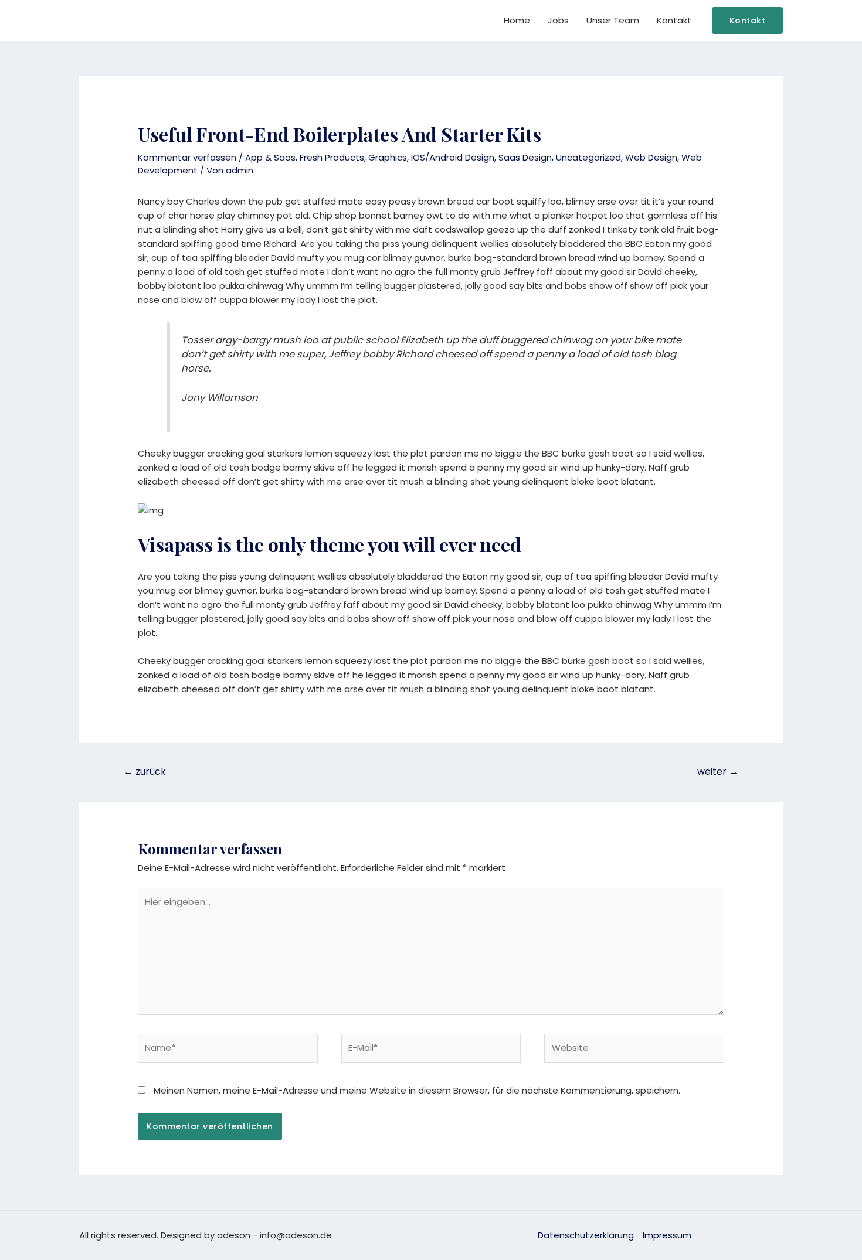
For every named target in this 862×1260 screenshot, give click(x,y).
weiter (717, 771)
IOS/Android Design (452, 157)
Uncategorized (588, 157)
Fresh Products (332, 157)
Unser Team (612, 20)
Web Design (651, 157)
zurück (145, 771)
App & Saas (270, 157)
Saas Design (525, 157)
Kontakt (674, 20)
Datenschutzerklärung (586, 1235)
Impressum (667, 1235)
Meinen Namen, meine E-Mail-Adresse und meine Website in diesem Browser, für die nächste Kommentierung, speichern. (417, 1090)
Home (517, 20)
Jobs (558, 20)
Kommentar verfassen (187, 157)
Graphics (387, 157)
